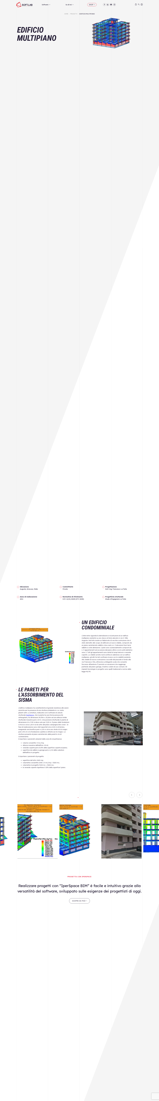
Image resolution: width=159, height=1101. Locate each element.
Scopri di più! (79, 901)
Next (139, 795)
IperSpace (30, 715)
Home (66, 14)
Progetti (73, 14)
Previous (132, 795)
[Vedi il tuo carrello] (136, 5)
